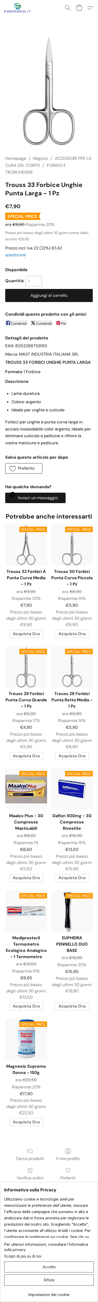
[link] (49, 1293)
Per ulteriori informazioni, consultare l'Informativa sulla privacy (46, 1247)
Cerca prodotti (30, 1158)
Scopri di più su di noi (22, 1256)
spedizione (15, 255)
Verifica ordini (30, 1178)
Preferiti (68, 1178)
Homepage (15, 158)
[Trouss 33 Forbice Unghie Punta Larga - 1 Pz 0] (49, 92)
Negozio (40, 158)
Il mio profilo (68, 1158)
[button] (18, 8)
